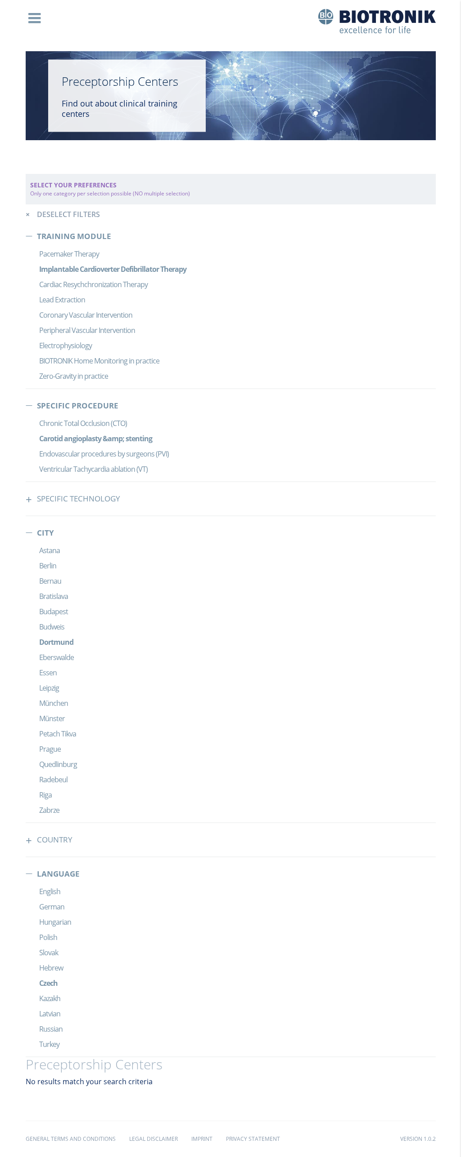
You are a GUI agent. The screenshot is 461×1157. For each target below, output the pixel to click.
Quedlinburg (58, 764)
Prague (50, 749)
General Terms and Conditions (71, 1139)
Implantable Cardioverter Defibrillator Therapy (112, 269)
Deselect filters (68, 214)
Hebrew (51, 968)
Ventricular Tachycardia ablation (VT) (93, 469)
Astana (49, 550)
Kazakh (49, 998)
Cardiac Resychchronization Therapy (93, 284)
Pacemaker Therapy (69, 254)
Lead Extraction (62, 300)
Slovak (48, 953)
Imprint (201, 1139)
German (51, 907)
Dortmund (56, 642)
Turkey (49, 1044)
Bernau (50, 581)
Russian (51, 1029)
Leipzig (49, 688)
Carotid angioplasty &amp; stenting (95, 438)
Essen (48, 673)
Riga (45, 795)
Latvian (49, 1014)
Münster (52, 718)
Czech (48, 983)
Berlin (47, 566)
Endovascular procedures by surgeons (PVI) (104, 454)
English (49, 891)
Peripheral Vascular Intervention (87, 330)
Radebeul (53, 780)
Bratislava (53, 596)
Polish (48, 937)
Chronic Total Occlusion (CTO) (83, 423)
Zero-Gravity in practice (73, 376)
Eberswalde (56, 657)
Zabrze (49, 810)
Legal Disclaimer (153, 1139)
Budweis (51, 627)
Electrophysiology (65, 345)
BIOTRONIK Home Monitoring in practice (99, 361)
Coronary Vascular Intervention (85, 315)
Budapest (53, 611)
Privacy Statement (253, 1139)
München (53, 703)
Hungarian (55, 922)
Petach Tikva (57, 734)
